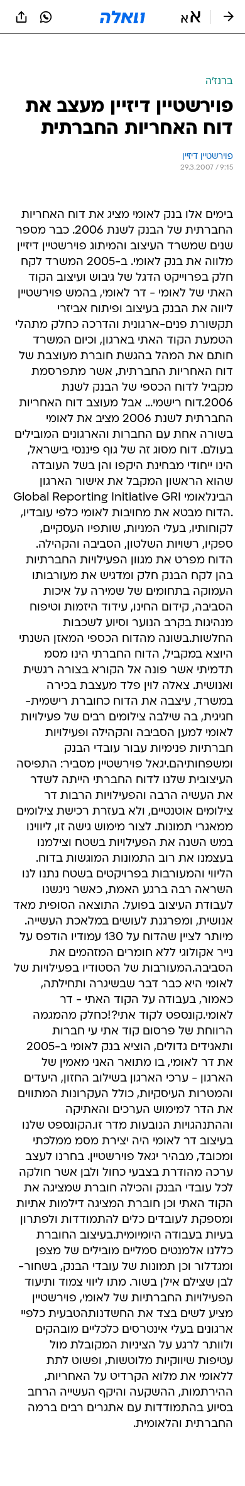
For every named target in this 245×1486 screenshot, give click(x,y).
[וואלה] (122, 17)
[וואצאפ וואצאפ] (46, 17)
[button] (190, 17)
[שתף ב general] (21, 17)
